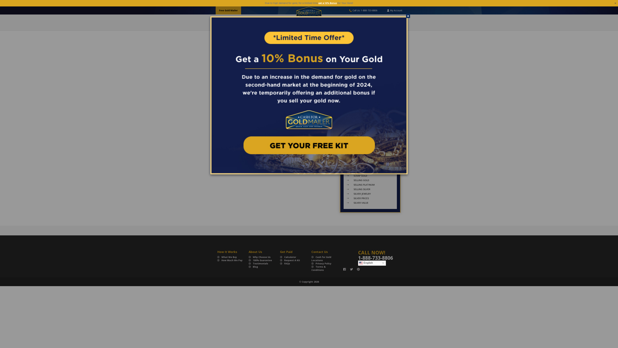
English (368, 262)
